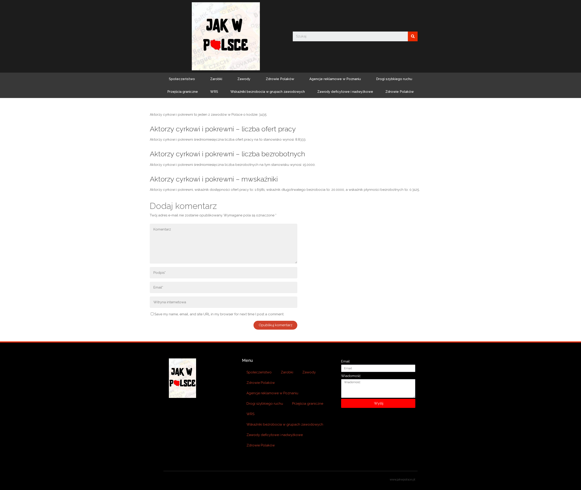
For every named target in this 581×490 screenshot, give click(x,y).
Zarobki (216, 79)
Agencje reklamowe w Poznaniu (335, 79)
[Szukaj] (413, 36)
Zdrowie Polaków (280, 79)
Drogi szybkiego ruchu (394, 79)
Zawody (243, 79)
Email (345, 361)
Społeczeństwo (182, 79)
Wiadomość (351, 376)
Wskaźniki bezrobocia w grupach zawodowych (267, 92)
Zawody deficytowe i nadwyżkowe (345, 92)
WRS (214, 92)
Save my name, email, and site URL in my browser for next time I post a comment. (219, 314)
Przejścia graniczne (182, 92)
